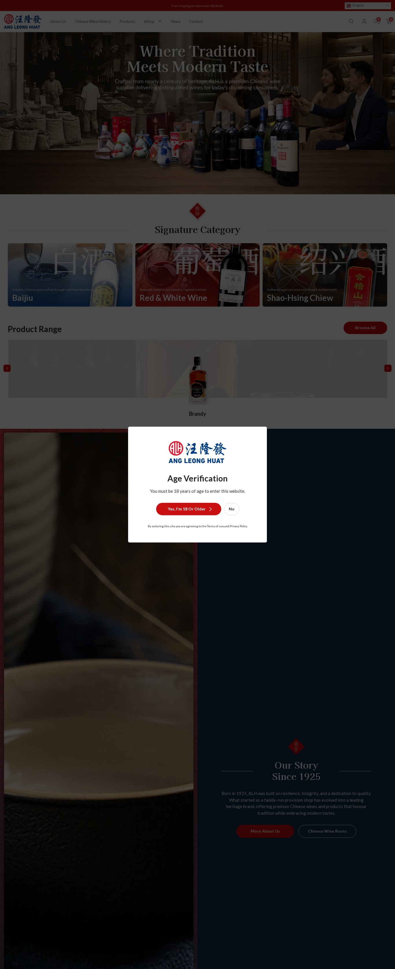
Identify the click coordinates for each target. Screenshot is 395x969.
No (232, 508)
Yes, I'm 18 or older (187, 508)
